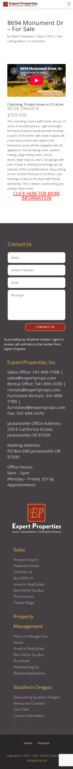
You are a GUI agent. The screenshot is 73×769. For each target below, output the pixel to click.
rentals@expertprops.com (33, 390)
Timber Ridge (24, 602)
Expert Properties (22, 36)
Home (28, 743)
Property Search (26, 559)
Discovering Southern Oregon (37, 697)
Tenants (43, 743)
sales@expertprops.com (31, 378)
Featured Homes (26, 565)
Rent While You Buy (29, 654)
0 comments (37, 41)
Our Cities (21, 709)
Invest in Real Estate (29, 648)
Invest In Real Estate (29, 584)
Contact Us (45, 327)
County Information (29, 715)
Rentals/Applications (29, 673)
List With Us (23, 572)
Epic (44, 760)
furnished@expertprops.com (36, 407)
